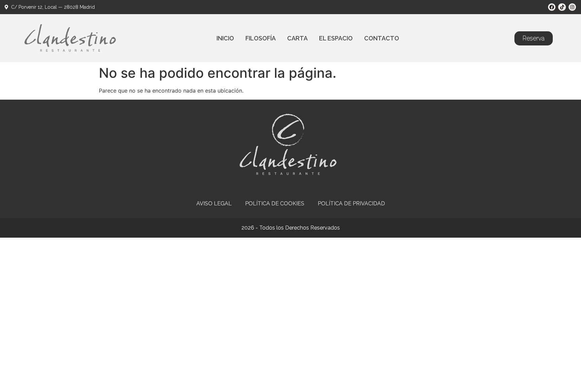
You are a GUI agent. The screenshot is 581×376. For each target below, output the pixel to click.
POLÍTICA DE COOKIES (274, 203)
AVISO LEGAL (214, 203)
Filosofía (260, 38)
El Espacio (336, 38)
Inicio (225, 38)
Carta (297, 38)
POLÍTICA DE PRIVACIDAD (351, 203)
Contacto (381, 38)
